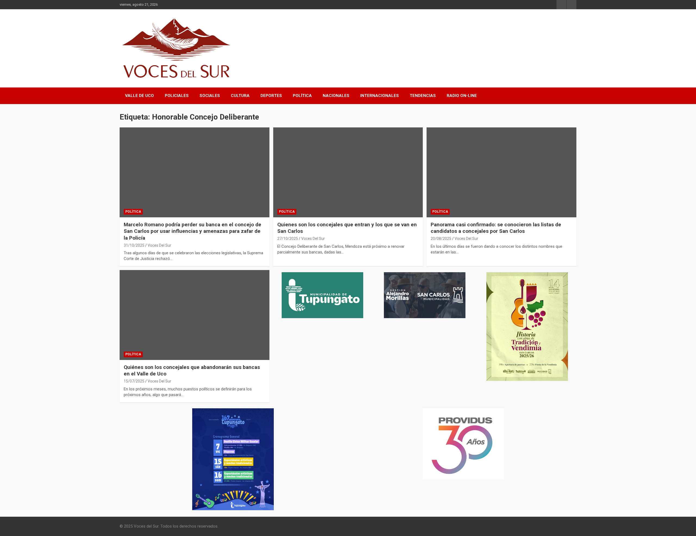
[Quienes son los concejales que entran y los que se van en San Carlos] (348, 172)
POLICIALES (177, 95)
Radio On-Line (462, 95)
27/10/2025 (287, 238)
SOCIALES (210, 95)
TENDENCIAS (423, 95)
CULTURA (240, 95)
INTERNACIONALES (379, 95)
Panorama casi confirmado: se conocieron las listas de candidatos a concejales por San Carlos (496, 227)
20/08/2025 (441, 238)
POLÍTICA (302, 95)
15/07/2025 (134, 381)
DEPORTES (271, 95)
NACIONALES (336, 95)
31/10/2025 (134, 245)
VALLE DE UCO (139, 95)
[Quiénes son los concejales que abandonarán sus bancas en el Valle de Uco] (194, 315)
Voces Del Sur (159, 245)
